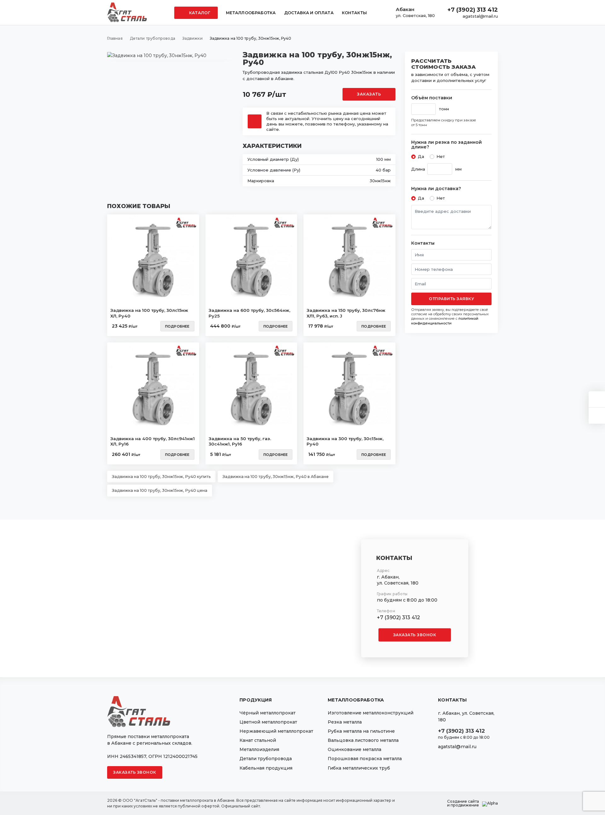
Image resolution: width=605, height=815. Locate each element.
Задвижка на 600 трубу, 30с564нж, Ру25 (249, 313)
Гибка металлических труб (359, 768)
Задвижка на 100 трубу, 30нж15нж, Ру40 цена (159, 490)
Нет (440, 156)
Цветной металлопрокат (268, 722)
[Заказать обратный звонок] (597, 416)
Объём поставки (431, 98)
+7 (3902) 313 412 (472, 9)
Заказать (369, 94)
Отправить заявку (451, 298)
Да (421, 156)
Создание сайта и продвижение (463, 803)
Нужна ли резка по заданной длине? (446, 145)
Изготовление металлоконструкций (370, 713)
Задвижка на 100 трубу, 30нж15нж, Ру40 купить (161, 476)
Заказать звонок (414, 634)
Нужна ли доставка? (436, 188)
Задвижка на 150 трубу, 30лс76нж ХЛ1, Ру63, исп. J (346, 313)
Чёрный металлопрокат (267, 713)
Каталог (199, 12)
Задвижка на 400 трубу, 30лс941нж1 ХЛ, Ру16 (152, 441)
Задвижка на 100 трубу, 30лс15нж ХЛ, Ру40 (149, 313)
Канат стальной (257, 740)
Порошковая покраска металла (365, 758)
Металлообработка (251, 12)
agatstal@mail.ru (480, 16)
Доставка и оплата (309, 12)
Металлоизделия (259, 749)
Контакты (354, 12)
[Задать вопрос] (597, 399)
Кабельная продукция (265, 768)
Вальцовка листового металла (363, 740)
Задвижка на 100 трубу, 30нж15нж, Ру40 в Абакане (275, 476)
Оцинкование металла (354, 749)
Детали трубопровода (265, 758)
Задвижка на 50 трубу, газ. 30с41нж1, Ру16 (240, 441)
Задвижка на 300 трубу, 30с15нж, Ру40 (345, 441)
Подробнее (177, 326)
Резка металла (345, 722)
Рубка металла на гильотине (361, 731)
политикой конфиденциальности (444, 320)
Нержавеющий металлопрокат (276, 731)
